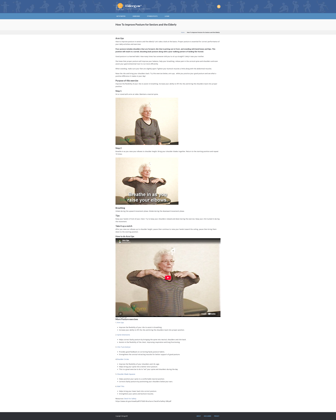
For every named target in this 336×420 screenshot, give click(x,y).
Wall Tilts (120, 386)
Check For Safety (130, 399)
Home (183, 32)
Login (167, 16)
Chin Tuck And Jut (123, 347)
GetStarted (120, 16)
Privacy (216, 416)
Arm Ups (120, 322)
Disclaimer (207, 416)
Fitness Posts (152, 16)
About (199, 416)
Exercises (136, 16)
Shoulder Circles (123, 359)
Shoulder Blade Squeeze (126, 374)
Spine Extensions (123, 335)
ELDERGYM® (132, 6)
